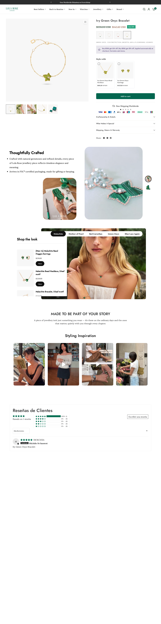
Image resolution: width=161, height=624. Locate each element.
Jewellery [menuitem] (97, 9)
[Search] (144, 9)
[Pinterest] (110, 138)
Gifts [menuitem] (109, 9)
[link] (105, 70)
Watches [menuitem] (84, 9)
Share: (98, 138)
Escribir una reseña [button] (138, 416)
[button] (120, 109)
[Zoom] (85, 22)
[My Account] (149, 9)
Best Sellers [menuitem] (39, 9)
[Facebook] (104, 138)
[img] (27, 439)
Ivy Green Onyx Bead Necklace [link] (104, 81)
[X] (107, 138)
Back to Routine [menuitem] (56, 9)
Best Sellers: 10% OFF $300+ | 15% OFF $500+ (106, 2)
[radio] (100, 35)
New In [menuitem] (72, 9)
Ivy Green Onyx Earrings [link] (122, 81)
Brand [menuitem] (119, 9)
